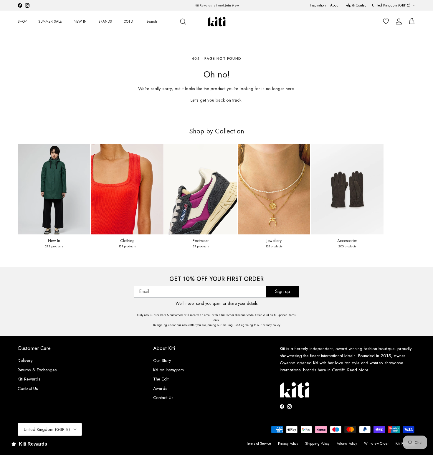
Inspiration (318, 5)
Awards (160, 388)
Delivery (25, 360)
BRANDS (105, 21)
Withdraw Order (376, 443)
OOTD (128, 21)
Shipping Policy (317, 443)
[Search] (182, 21)
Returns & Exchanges (37, 370)
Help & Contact (355, 5)
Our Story (162, 360)
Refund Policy (346, 443)
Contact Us (28, 388)
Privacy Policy (288, 443)
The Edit (160, 379)
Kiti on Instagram (168, 370)
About (334, 5)
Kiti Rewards (29, 379)
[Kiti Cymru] (216, 21)
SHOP (22, 21)
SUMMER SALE (50, 21)
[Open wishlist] (384, 21)
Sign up (282, 291)
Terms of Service (258, 443)
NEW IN (80, 21)
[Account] (397, 21)
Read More (357, 370)
